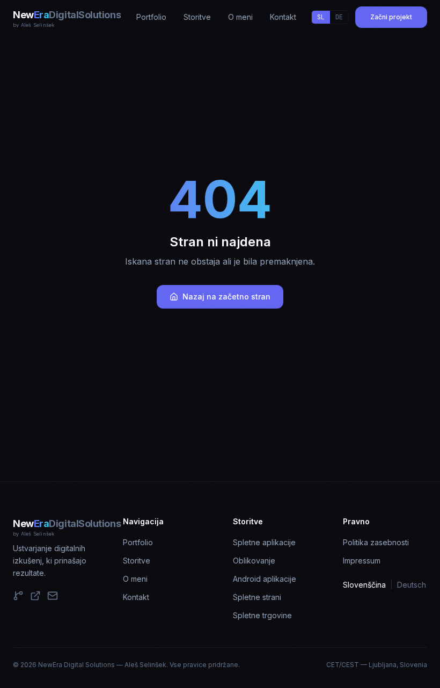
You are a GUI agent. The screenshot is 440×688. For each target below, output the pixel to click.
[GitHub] (18, 595)
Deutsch (411, 584)
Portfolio (138, 542)
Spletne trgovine (262, 615)
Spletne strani (257, 597)
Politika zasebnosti (376, 542)
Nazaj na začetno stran (226, 296)
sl (321, 17)
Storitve (136, 560)
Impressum (361, 560)
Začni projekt (391, 17)
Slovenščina (364, 584)
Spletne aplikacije (264, 542)
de (339, 17)
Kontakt (136, 597)
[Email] (52, 595)
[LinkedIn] (35, 595)
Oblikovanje (254, 560)
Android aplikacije (264, 578)
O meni (135, 578)
